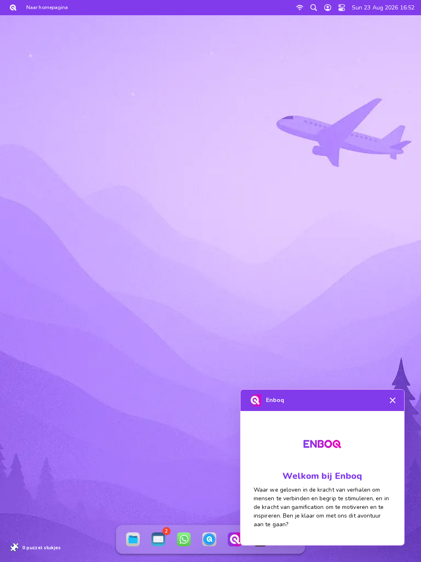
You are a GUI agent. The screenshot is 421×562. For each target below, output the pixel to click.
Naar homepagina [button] (47, 7)
